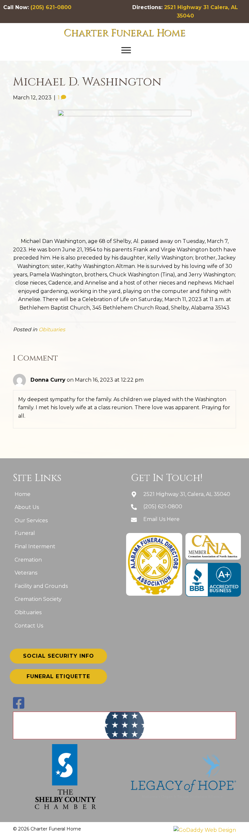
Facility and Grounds (41, 586)
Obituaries (52, 329)
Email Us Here (161, 519)
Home (22, 494)
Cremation (28, 560)
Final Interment (35, 546)
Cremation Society (38, 599)
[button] (126, 50)
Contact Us (29, 626)
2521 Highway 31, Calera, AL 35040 (186, 494)
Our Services (31, 520)
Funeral (25, 533)
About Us (27, 507)
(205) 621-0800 (50, 7)
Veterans (26, 573)
